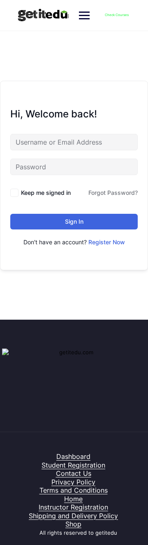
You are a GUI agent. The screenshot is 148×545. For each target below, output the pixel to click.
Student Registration (73, 465)
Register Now (106, 242)
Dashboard (73, 456)
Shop (73, 524)
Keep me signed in (46, 192)
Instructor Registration (73, 507)
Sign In (74, 221)
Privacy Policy (73, 482)
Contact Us (73, 473)
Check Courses (117, 15)
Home (73, 499)
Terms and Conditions (73, 490)
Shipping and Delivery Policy (73, 516)
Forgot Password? (113, 192)
